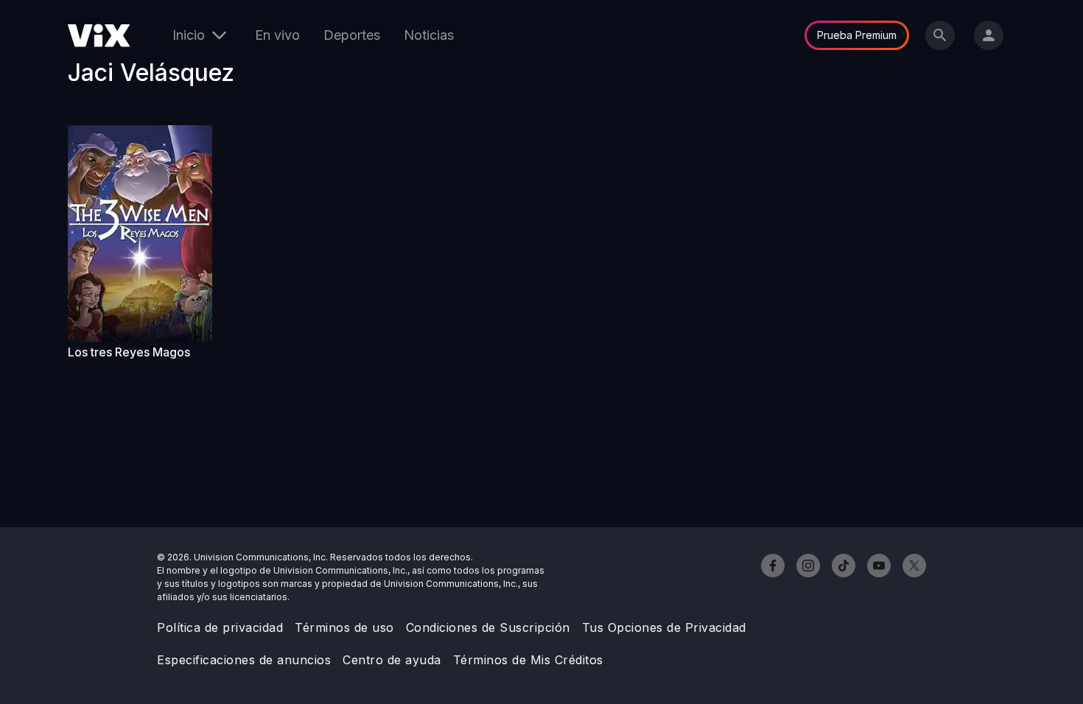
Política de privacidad (220, 627)
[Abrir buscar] (940, 35)
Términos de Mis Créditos (528, 659)
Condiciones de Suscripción (488, 627)
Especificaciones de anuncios (244, 659)
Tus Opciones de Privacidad (664, 627)
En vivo (277, 35)
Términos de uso (344, 627)
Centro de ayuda (392, 659)
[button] (140, 233)
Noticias (429, 35)
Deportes (351, 35)
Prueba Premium (857, 35)
